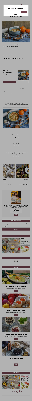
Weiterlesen (16, 14)
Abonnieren (24, 11)
